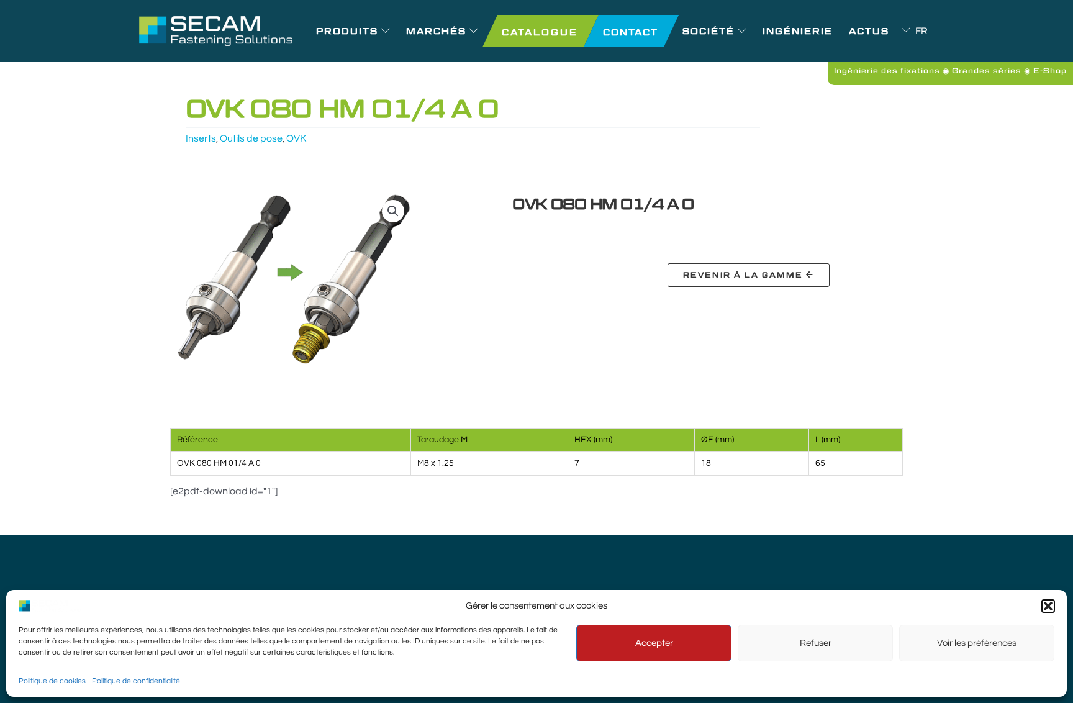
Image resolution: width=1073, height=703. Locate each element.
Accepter (654, 643)
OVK (296, 138)
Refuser (815, 643)
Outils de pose (251, 138)
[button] (1048, 606)
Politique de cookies (52, 681)
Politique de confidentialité (136, 681)
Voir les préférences (976, 643)
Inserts (201, 138)
